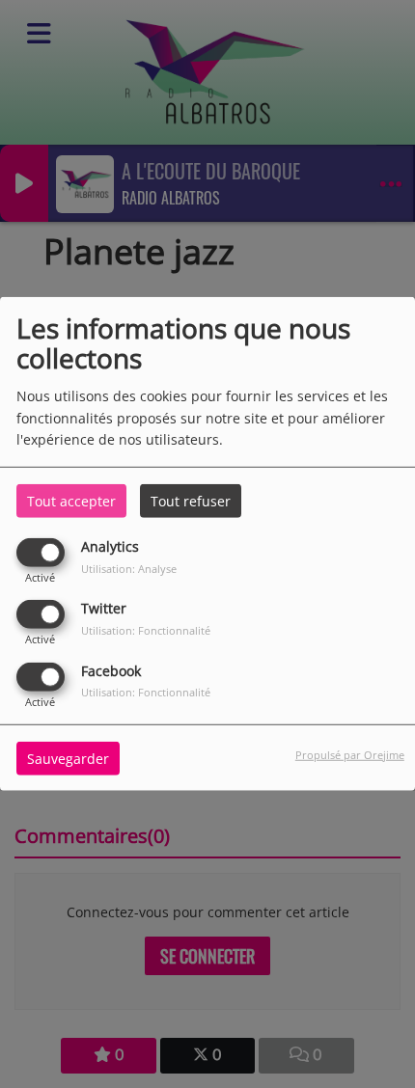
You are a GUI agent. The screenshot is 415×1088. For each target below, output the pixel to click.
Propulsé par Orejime (349, 754)
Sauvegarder (68, 757)
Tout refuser (191, 501)
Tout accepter (71, 501)
